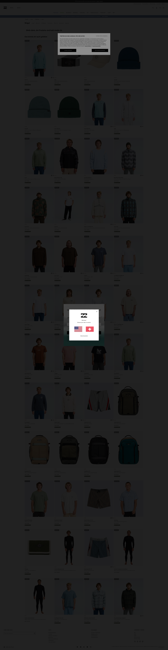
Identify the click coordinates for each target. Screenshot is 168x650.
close (96, 311)
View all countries (84, 335)
